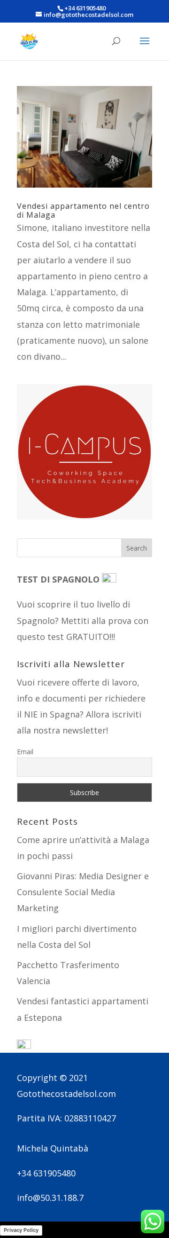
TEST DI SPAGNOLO (59, 579)
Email (25, 751)
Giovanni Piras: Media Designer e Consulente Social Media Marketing (83, 892)
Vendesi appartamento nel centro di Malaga (83, 210)
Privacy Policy (21, 1230)
